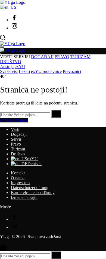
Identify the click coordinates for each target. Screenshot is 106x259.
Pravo (16, 144)
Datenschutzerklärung (29, 187)
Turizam (18, 149)
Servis (16, 139)
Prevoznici (72, 71)
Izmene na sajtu (24, 197)
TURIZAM (80, 56)
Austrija (7, 66)
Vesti (15, 129)
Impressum (20, 182)
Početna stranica (14, 120)
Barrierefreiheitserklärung (33, 192)
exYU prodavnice (46, 71)
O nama (17, 177)
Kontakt (18, 173)
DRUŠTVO (10, 61)
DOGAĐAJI (42, 56)
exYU (20, 66)
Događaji (19, 134)
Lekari (24, 71)
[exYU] (8, 7)
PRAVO (62, 56)
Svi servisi (9, 71)
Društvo (18, 154)
